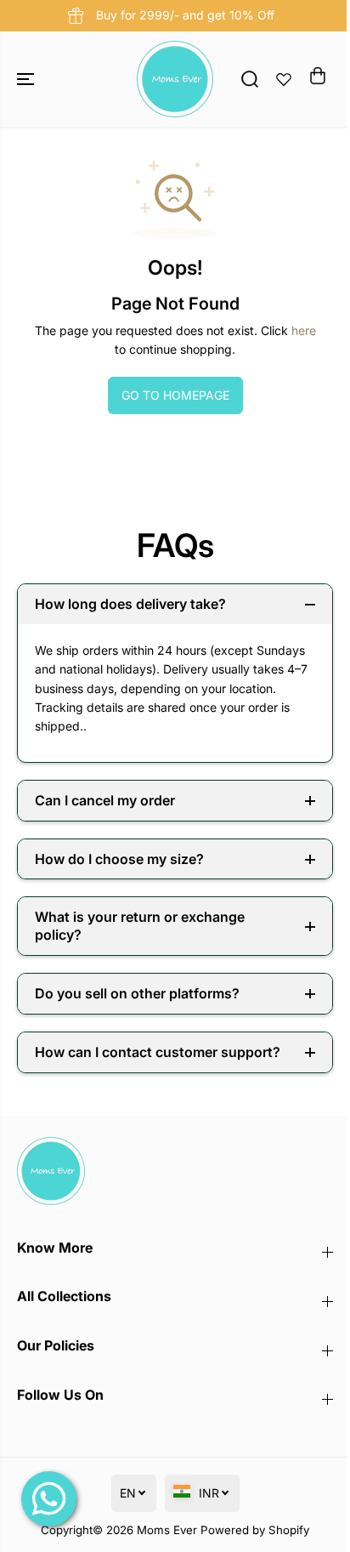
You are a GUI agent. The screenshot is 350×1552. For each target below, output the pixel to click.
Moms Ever (167, 1530)
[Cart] (317, 75)
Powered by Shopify (254, 1530)
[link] (175, 1171)
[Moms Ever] (175, 79)
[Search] (249, 79)
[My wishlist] (283, 79)
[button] (27, 79)
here (303, 330)
